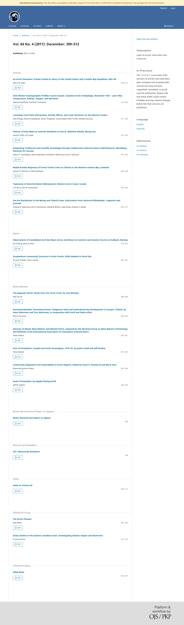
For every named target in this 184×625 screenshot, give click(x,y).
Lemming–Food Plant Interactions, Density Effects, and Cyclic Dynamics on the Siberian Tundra (60, 115)
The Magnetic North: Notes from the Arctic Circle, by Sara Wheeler (46, 293)
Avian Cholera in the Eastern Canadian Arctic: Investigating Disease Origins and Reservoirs (58, 535)
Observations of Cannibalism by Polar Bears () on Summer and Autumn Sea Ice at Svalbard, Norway (70, 240)
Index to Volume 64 (22, 485)
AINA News (18, 572)
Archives (25, 26)
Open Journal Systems (147, 39)
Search (169, 26)
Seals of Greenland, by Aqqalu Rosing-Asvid (34, 381)
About (60, 26)
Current (12, 26)
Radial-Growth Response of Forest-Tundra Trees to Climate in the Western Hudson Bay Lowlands (61, 167)
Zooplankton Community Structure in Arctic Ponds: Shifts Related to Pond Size (52, 256)
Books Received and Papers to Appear (32, 417)
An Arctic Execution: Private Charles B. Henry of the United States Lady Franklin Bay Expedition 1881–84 (64, 79)
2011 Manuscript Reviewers (26, 451)
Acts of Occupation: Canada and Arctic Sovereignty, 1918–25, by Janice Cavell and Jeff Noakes (59, 348)
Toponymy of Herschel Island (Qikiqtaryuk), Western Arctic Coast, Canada (49, 184)
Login (172, 8)
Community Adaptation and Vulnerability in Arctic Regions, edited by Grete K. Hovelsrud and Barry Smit (64, 364)
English (140, 124)
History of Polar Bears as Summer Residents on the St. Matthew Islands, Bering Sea (54, 131)
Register (163, 8)
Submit (49, 26)
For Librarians (142, 154)
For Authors (142, 150)
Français (141, 128)
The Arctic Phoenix (22, 519)
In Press (37, 26)
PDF (19, 88)
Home (15, 35)
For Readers (142, 146)
